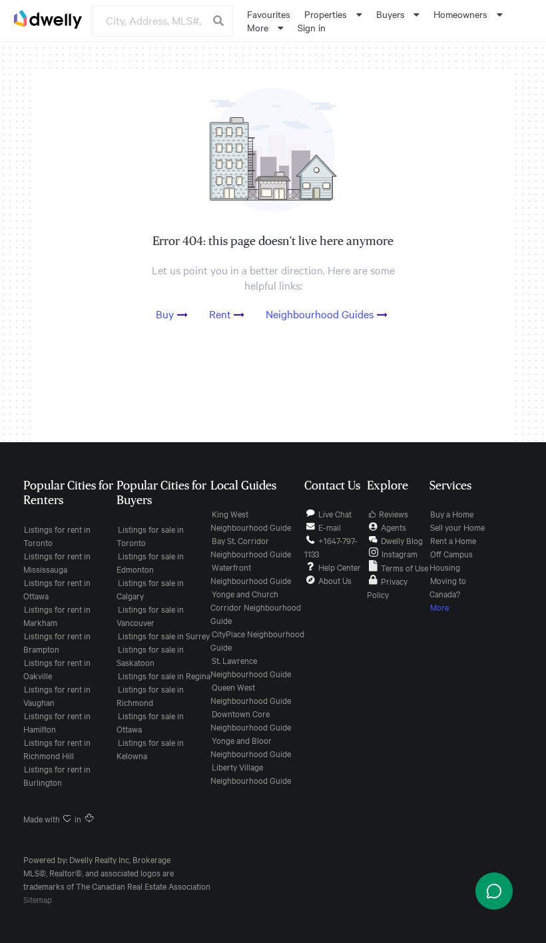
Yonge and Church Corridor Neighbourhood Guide (255, 606)
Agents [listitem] (393, 527)
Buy (165, 313)
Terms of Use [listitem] (404, 567)
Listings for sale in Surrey (164, 635)
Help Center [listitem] (339, 567)
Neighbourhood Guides (320, 313)
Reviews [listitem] (393, 513)
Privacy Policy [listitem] (387, 587)
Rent (220, 313)
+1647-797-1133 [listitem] (331, 546)
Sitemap (37, 899)
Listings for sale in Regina (164, 675)
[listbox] (333, 14)
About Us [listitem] (335, 580)
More (439, 607)
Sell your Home (457, 527)
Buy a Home (451, 513)
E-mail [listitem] (329, 527)
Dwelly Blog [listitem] (402, 540)
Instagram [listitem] (399, 553)
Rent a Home (453, 540)
